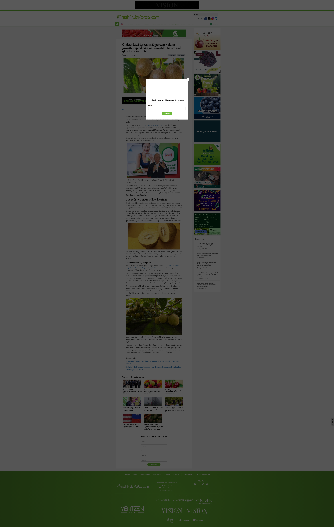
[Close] (188, 79)
